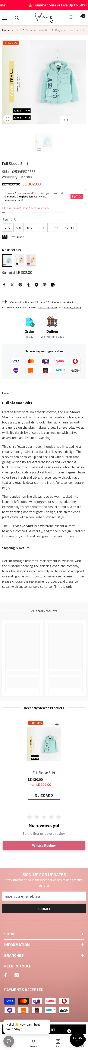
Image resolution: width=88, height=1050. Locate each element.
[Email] (45, 284)
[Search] (16, 18)
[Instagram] (17, 975)
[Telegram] (36, 284)
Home (6, 30)
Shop (18, 30)
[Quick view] (57, 724)
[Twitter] (12, 284)
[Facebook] (4, 284)
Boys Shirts (74, 30)
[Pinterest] (20, 284)
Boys (58, 30)
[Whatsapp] (53, 284)
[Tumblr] (28, 284)
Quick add (44, 795)
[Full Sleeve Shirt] (44, 744)
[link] (22, 673)
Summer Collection (38, 30)
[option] (44, 82)
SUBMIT (44, 908)
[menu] (4, 17)
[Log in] (71, 17)
